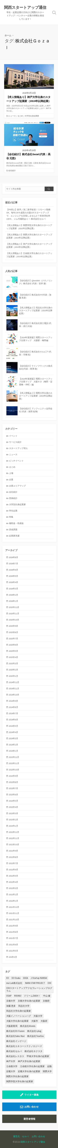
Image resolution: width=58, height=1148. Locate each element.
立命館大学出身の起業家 (32, 1066)
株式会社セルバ (14, 1051)
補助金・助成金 (16, 523)
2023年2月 (13, 819)
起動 (49, 1066)
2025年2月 (13, 669)
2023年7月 (13, 788)
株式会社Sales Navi (15, 1036)
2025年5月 (13, 651)
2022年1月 (13, 900)
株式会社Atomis (27, 1026)
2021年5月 (13, 950)
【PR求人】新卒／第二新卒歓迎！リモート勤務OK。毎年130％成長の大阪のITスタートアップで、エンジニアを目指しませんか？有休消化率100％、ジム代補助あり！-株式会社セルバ (28, 214)
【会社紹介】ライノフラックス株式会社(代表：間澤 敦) (35, 367)
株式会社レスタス (15, 1056)
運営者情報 (29, 1118)
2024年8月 (13, 707)
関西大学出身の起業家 (17, 1076)
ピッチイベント (16, 460)
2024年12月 (14, 682)
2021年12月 (14, 907)
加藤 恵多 (11, 1005)
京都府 (46, 1000)
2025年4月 (13, 657)
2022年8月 (13, 857)
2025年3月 (13, 663)
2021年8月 (13, 932)
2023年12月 (14, 757)
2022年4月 (13, 882)
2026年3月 (13, 588)
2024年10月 (14, 694)
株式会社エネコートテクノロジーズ (24, 1046)
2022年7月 (13, 863)
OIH (49, 983)
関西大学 (47, 1071)
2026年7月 (13, 563)
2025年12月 (14, 607)
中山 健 (46, 995)
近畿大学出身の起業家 (29, 1071)
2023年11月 (14, 763)
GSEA (25, 978)
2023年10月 (14, 769)
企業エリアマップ (17, 485)
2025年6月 (13, 644)
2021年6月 (13, 944)
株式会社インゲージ (16, 1041)
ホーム (8, 35)
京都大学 (10, 1000)
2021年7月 (13, 938)
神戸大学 (10, 1061)
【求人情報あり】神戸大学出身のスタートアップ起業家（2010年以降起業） (29, 245)
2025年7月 (13, 638)
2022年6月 (13, 869)
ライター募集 (31, 1094)
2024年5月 (13, 726)
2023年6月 (13, 794)
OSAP (8, 995)
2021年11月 (14, 913)
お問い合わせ (31, 1106)
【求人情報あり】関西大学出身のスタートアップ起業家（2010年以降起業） (29, 236)
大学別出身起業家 (32, 116)
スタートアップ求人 (18, 448)
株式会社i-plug (34, 1031)
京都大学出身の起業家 (29, 1000)
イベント (13, 435)
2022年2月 (13, 894)
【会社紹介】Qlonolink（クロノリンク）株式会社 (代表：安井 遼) (35, 282)
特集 (11, 517)
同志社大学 (23, 1005)
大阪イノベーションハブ (18, 1015)
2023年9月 (13, 776)
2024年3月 (13, 738)
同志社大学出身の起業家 (18, 1010)
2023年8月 (13, 782)
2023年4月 (13, 807)
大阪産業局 (11, 1026)
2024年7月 (13, 713)
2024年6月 (13, 719)
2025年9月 (13, 626)
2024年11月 (14, 688)
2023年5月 (13, 800)
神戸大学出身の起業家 (29, 1061)
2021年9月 (13, 925)
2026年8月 (13, 557)
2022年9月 (13, 850)
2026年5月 (13, 576)
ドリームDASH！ (32, 995)
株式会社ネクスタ (33, 1051)
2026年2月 (13, 594)
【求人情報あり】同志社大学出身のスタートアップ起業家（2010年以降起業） (35, 310)
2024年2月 (13, 744)
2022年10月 (14, 844)
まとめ (20, 116)
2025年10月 (14, 619)
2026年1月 (13, 601)
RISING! (17, 995)
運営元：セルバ (21, 1136)
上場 (11, 473)
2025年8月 (13, 632)
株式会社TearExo (35, 1036)
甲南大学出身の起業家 (38, 1056)
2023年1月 (13, 826)
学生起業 (13, 510)
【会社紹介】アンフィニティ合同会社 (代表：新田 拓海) (35, 410)
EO (7, 978)
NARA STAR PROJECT (35, 983)
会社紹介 (12, 170)
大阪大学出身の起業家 (17, 1021)
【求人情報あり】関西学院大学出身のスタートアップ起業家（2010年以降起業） (29, 227)
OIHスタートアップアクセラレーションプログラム (29, 989)
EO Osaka (16, 978)
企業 (11, 479)
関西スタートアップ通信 (33, 1141)
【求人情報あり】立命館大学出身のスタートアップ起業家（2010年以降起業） (29, 255)
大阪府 (44, 1021)
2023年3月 (13, 813)
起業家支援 (14, 535)
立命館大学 (11, 1066)
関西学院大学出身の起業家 (19, 1081)
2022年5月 (13, 875)
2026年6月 (13, 569)
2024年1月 (13, 751)
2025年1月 (13, 676)
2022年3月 (13, 888)
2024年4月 (13, 732)
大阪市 (34, 1021)
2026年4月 (13, 582)
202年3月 (13, 957)
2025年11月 (14, 613)
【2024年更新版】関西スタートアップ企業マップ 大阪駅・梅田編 (35, 339)
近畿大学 (10, 1071)
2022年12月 (14, 832)
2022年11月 (14, 838)
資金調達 (13, 529)
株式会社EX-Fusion (15, 1031)
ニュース (12, 116)
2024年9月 (13, 701)
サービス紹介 (15, 442)
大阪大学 (37, 1015)
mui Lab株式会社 (14, 983)
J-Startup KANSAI (39, 978)
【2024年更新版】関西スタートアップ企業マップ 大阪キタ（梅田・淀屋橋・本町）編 (35, 381)
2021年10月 (14, 919)
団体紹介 (13, 498)
